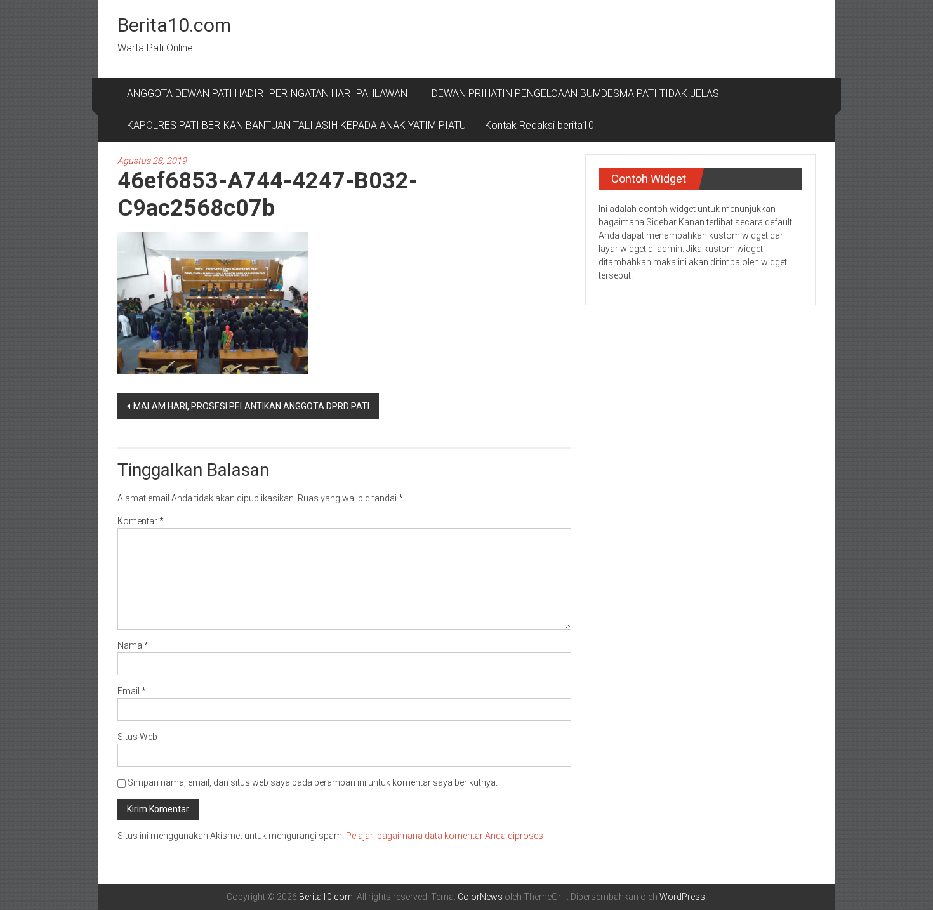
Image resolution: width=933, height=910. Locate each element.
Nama (133, 645)
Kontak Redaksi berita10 (539, 125)
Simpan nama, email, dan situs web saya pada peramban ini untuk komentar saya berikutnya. (313, 782)
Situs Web (137, 737)
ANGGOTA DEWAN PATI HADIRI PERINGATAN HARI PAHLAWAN (270, 94)
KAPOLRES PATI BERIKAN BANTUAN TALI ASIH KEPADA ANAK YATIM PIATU (296, 125)
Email (131, 691)
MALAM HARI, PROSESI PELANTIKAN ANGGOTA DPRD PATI (251, 406)
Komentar (140, 521)
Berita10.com (174, 25)
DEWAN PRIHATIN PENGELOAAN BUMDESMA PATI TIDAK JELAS (575, 94)
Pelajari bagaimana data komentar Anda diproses (444, 836)
